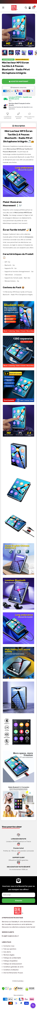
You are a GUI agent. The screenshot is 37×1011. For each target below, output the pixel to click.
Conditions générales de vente (13, 967)
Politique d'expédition (10, 961)
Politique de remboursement (12, 964)
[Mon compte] (29, 7)
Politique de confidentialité (12, 958)
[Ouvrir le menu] (3, 7)
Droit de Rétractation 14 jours (13, 973)
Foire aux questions (9, 949)
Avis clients (7, 952)
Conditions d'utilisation (11, 970)
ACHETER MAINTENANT (19, 81)
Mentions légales (8, 955)
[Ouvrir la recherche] (26, 8)
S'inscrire (18, 900)
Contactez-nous (8, 946)
